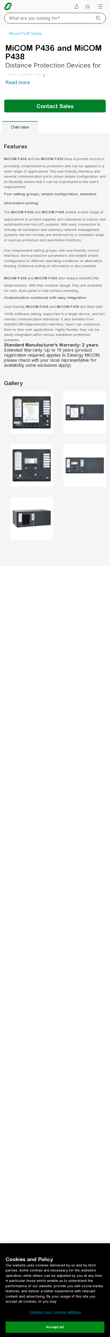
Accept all (55, 1327)
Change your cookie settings (55, 1312)
